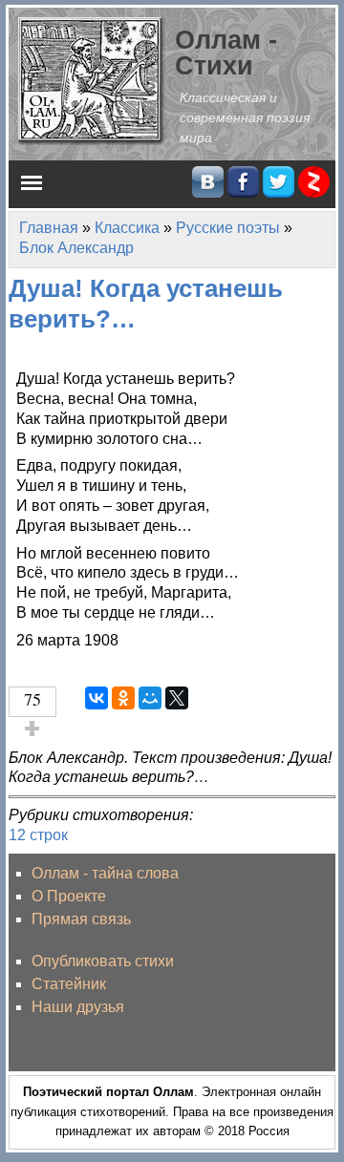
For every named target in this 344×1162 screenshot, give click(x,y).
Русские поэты (228, 228)
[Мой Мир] (150, 698)
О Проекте (69, 896)
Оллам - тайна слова (105, 873)
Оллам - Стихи (226, 52)
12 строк (38, 835)
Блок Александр (76, 248)
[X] (176, 698)
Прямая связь (81, 919)
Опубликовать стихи (103, 961)
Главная (48, 228)
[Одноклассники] (123, 698)
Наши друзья (78, 1007)
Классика (127, 228)
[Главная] (91, 80)
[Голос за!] (32, 728)
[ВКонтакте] (96, 698)
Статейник (69, 984)
